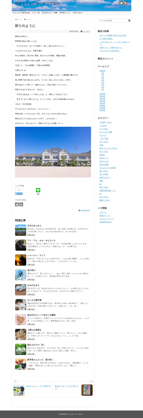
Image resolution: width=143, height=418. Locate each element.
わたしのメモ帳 (106, 132)
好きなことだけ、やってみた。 (39, 3)
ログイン (103, 212)
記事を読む (31, 235)
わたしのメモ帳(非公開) (21, 13)
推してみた (104, 171)
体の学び (31, 270)
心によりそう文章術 (108, 168)
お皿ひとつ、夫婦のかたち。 (111, 47)
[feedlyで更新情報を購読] (121, 3)
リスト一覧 (36, 13)
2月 (102, 87)
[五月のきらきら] (20, 230)
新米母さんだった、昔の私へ (40, 360)
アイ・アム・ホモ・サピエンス (41, 240)
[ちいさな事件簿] (20, 304)
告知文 (102, 155)
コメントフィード (107, 219)
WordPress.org (105, 222)
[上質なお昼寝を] (20, 334)
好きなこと (104, 158)
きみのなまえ (33, 285)
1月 (102, 90)
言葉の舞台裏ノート (108, 190)
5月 (102, 80)
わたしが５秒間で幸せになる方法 (113, 35)
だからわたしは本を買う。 (110, 51)
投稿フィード (105, 216)
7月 (102, 75)
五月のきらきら (34, 226)
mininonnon (85, 210)
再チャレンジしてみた (108, 148)
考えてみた (104, 187)
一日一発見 (104, 139)
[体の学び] (20, 274)
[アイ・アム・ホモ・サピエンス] (20, 245)
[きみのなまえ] (20, 289)
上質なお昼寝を (34, 330)
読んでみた (104, 197)
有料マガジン (105, 177)
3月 (102, 85)
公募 (101, 145)
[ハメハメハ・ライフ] (20, 260)
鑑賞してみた (105, 200)
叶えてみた (104, 152)
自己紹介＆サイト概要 (50, 13)
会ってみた (104, 142)
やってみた (104, 129)
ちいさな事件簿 (34, 300)
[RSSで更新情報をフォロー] (125, 3)
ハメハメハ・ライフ (36, 255)
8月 (102, 73)
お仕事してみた (106, 122)
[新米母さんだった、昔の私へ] (20, 364)
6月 (102, 78)
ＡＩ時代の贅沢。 (107, 39)
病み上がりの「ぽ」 (36, 345)
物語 (101, 181)
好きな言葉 (104, 164)
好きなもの (104, 161)
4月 (102, 83)
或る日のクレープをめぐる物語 (41, 315)
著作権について (65, 13)
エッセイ (86, 31)
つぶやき (103, 126)
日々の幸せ (104, 174)
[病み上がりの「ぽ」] (20, 349)
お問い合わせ (77, 13)
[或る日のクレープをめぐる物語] (20, 319)
